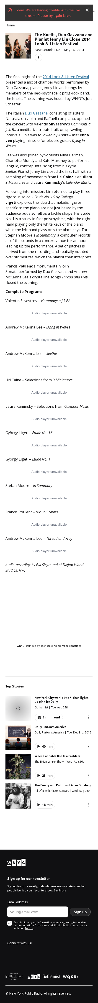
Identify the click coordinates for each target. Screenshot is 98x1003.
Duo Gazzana (36, 113)
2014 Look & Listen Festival (66, 76)
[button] (49, 708)
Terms (29, 928)
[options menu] (38, 57)
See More (60, 890)
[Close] (87, 10)
